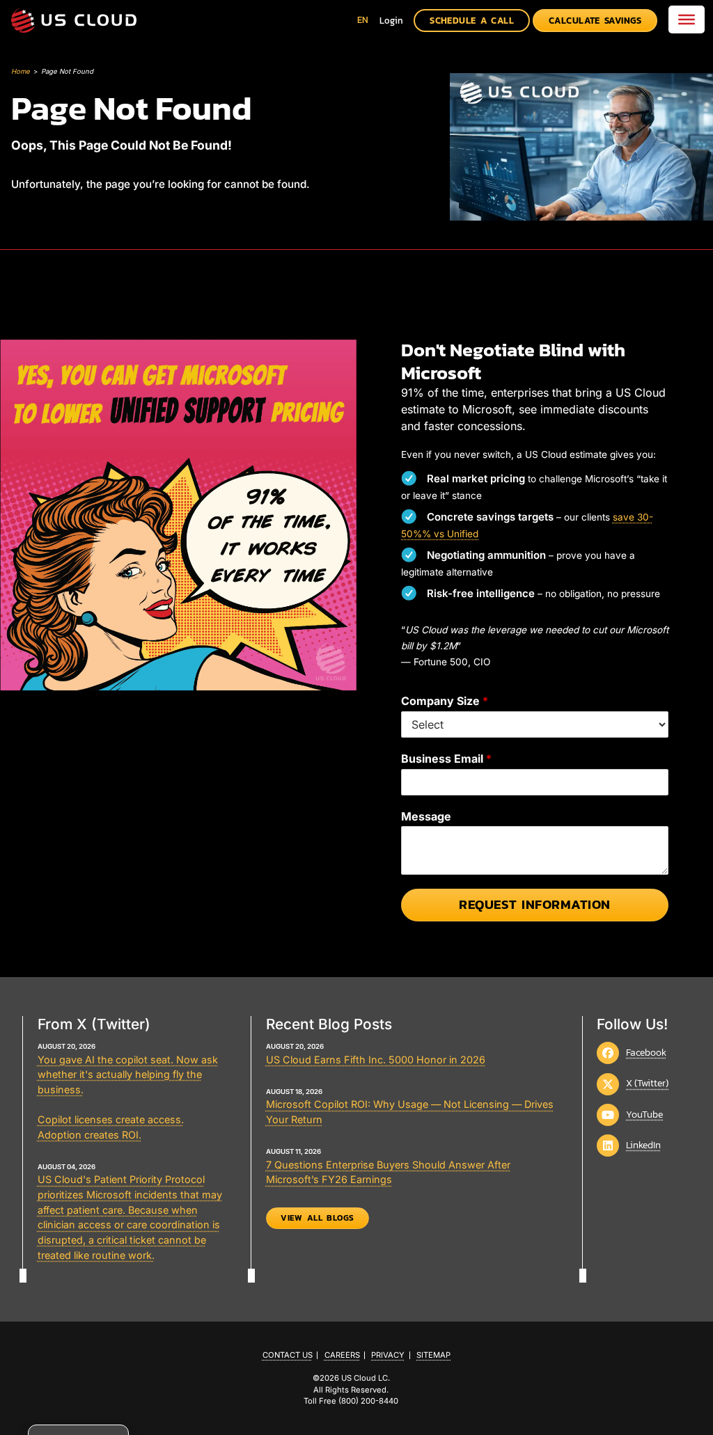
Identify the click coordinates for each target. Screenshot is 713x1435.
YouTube (644, 1114)
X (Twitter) (647, 1083)
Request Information (535, 904)
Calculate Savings (595, 20)
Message (426, 816)
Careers (342, 1355)
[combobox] (362, 19)
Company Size (444, 701)
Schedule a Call (472, 20)
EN (362, 19)
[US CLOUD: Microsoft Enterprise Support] (73, 20)
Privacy (388, 1355)
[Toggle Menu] (686, 19)
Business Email (446, 759)
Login (391, 20)
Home (20, 71)
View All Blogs (317, 1218)
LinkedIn (643, 1144)
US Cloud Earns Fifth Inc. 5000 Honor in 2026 (375, 1059)
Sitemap (433, 1355)
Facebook (646, 1052)
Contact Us (288, 1355)
